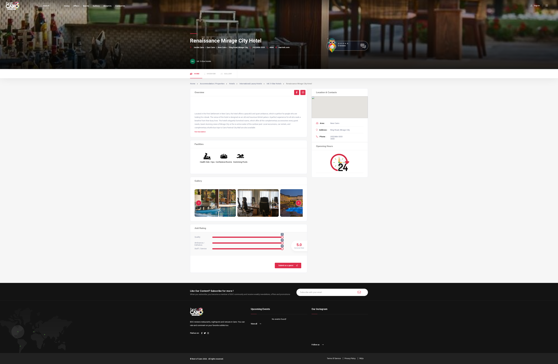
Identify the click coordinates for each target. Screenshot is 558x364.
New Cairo (222, 47)
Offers (76, 6)
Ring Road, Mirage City (238, 47)
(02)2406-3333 (258, 47)
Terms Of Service (334, 358)
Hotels (232, 84)
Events (86, 6)
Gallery (96, 6)
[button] (298, 203)
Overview (211, 74)
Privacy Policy (350, 358)
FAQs (361, 358)
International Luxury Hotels (250, 84)
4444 (271, 47)
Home (67, 6)
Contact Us (120, 6)
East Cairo (211, 47)
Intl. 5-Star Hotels (274, 84)
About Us (107, 6)
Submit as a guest (285, 265)
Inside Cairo (199, 47)
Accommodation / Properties (212, 84)
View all (254, 324)
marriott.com (283, 47)
